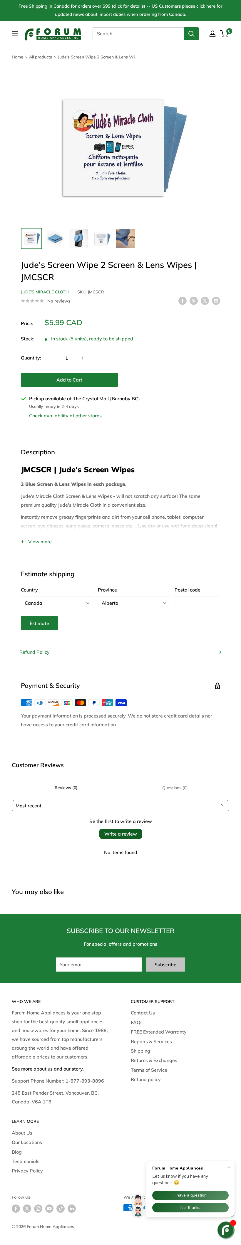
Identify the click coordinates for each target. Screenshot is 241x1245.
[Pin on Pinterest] (194, 300)
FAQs (137, 1022)
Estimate (39, 623)
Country (29, 590)
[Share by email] (216, 300)
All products (40, 57)
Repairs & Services (151, 1041)
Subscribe (165, 964)
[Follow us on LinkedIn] (72, 1208)
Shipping (140, 1051)
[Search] (191, 33)
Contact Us (143, 1013)
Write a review (120, 834)
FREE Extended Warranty (159, 1032)
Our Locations (27, 1142)
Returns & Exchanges (154, 1060)
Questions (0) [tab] (175, 787)
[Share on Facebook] (182, 300)
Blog (17, 1152)
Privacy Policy (27, 1171)
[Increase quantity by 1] (82, 358)
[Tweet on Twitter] (205, 300)
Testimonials (25, 1161)
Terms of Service (149, 1070)
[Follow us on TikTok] (60, 1208)
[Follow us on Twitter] (27, 1208)
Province (107, 590)
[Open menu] (15, 33)
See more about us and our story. (48, 1069)
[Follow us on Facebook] (16, 1208)
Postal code (187, 590)
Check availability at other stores (65, 416)
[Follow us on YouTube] (49, 1208)
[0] (224, 33)
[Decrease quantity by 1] (51, 358)
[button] (226, 1230)
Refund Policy (34, 652)
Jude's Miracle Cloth (45, 292)
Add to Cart (69, 380)
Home (17, 57)
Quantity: (31, 358)
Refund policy (146, 1079)
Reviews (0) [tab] (66, 787)
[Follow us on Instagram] (38, 1208)
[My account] (212, 34)
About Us (22, 1133)
